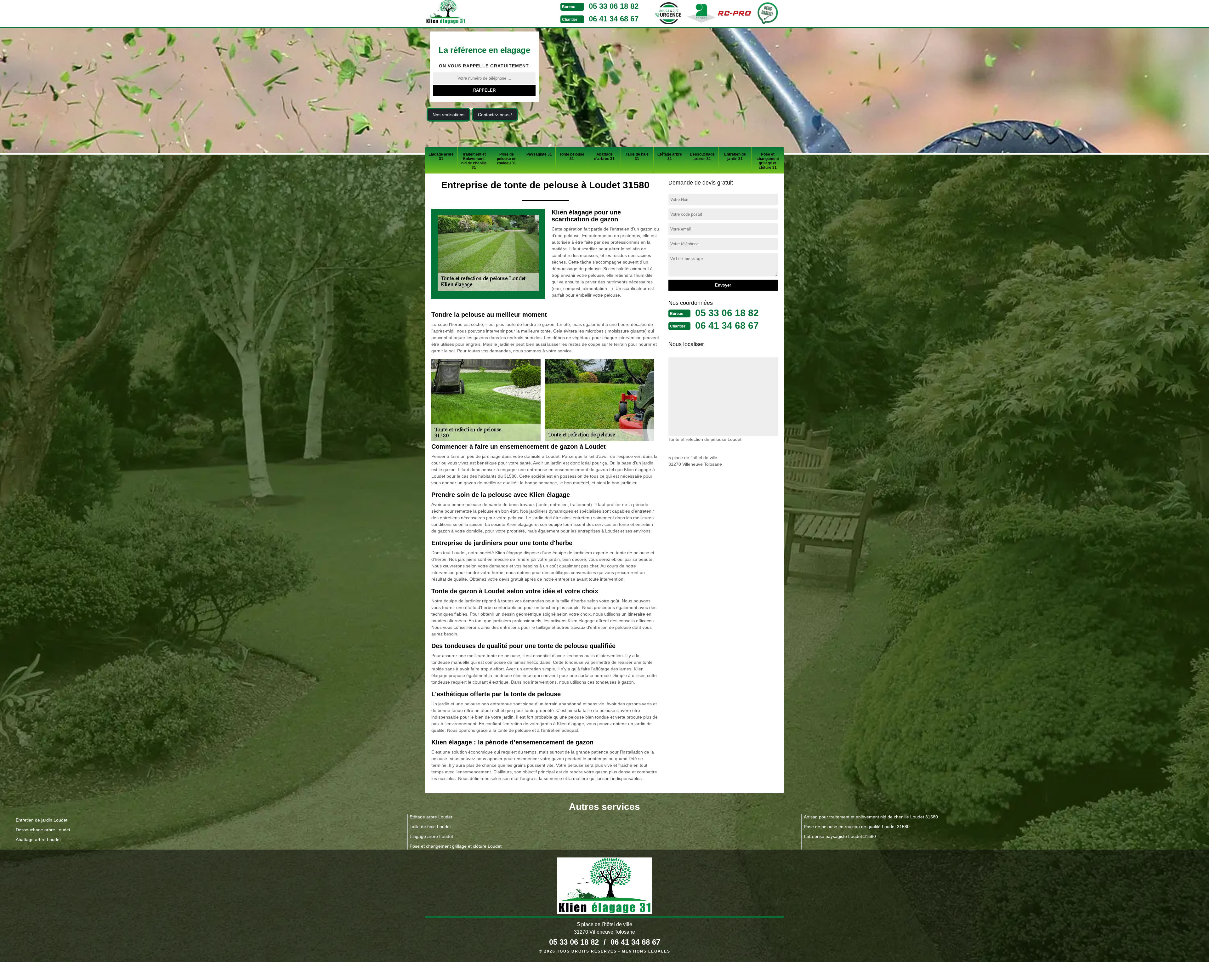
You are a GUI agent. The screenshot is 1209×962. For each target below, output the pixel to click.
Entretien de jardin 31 (735, 156)
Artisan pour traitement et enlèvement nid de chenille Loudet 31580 (871, 816)
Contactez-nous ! (495, 114)
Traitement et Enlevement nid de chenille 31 (474, 161)
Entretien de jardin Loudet (41, 820)
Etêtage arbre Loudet (431, 816)
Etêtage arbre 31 (669, 156)
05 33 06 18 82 (614, 6)
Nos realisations (448, 114)
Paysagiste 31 (539, 154)
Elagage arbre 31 (441, 156)
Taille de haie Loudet (430, 826)
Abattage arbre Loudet (38, 839)
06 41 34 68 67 (614, 18)
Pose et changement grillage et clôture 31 (768, 161)
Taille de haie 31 (637, 156)
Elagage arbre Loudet (431, 836)
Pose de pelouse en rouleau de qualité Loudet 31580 (857, 826)
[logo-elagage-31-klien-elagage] (469, 13)
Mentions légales (646, 951)
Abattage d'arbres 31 (604, 156)
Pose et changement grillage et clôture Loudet (456, 846)
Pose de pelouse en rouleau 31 (506, 158)
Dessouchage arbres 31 (702, 156)
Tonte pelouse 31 (571, 156)
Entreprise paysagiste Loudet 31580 (840, 836)
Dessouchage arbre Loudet (43, 829)
